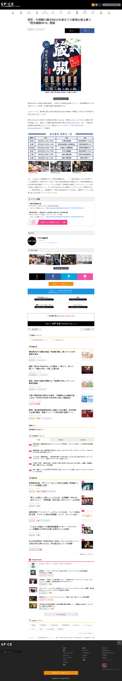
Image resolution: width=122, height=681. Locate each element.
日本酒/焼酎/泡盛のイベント (40, 340)
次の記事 (87, 329)
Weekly (61, 440)
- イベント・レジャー (68, 653)
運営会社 (104, 648)
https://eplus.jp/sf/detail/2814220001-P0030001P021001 (65, 217)
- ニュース (84, 650)
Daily (38, 440)
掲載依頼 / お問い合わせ (108, 653)
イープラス (31, 637)
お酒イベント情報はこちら (50, 222)
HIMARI (60, 629)
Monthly (83, 440)
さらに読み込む (61, 614)
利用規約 (104, 657)
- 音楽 (64, 648)
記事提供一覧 (105, 650)
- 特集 (83, 660)
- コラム (84, 657)
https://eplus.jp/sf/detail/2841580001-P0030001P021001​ (65, 208)
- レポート (84, 655)
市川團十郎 (43, 625)
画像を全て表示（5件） (61, 98)
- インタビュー (86, 653)
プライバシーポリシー (108, 660)
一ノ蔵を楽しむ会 (58, 340)
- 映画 (64, 664)
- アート (65, 660)
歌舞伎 (34, 625)
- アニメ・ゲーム (67, 657)
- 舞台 (64, 650)
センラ (34, 629)
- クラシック (66, 655)
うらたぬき (88, 625)
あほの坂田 (50, 629)
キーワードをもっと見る (85, 633)
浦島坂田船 (65, 625)
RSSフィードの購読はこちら (61, 284)
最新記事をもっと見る (85, 554)
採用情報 (104, 655)
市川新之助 (54, 625)
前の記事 (34, 329)
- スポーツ (65, 662)
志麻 (41, 629)
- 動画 (83, 648)
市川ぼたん (76, 625)
